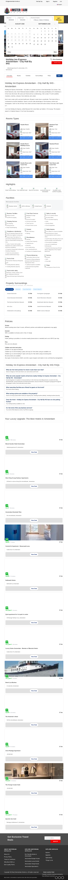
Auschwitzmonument (28, 382)
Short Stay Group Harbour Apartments (16, 478)
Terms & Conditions (9, 859)
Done (55, 52)
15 (41, 37)
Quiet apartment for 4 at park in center (16, 614)
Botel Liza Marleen (11, 682)
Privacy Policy (8, 857)
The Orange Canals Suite (12, 784)
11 (52, 34)
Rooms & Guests (35, 18)
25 (15, 43)
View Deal (34, 452)
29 (30, 43)
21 (37, 41)
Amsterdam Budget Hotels (32, 859)
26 (19, 43)
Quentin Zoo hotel (10, 819)
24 (12, 43)
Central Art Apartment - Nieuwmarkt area (17, 546)
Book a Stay (57, 63)
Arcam (36, 382)
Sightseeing (49, 858)
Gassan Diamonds (18, 382)
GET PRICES (59, 19)
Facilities (28, 76)
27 (23, 43)
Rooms (19, 76)
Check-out (21, 18)
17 (48, 37)
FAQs (49, 76)
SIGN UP (55, 841)
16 (45, 37)
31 (12, 47)
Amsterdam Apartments (31, 867)
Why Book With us (9, 862)
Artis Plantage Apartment (12, 750)
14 (37, 37)
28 (26, 43)
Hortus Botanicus (20, 383)
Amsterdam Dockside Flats (13, 512)
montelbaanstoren (43, 380)
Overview (9, 76)
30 (8, 47)
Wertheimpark (9, 382)
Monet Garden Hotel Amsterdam (15, 444)
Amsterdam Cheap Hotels (32, 864)
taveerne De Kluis (53, 380)
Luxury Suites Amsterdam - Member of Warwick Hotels (21, 648)
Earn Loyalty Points (9, 865)
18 (52, 37)
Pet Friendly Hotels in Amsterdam (31, 855)
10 (48, 34)
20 (34, 41)
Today (9, 52)
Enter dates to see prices (26, 138)
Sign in (47, 1)
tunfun (14, 383)
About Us (7, 854)
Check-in (9, 18)
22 (41, 41)
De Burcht (40, 382)
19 (55, 37)
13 (34, 37)
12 (55, 34)
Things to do (49, 860)
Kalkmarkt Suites (10, 580)
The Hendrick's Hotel (11, 716)
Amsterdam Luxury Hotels (32, 861)
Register (55, 1)
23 (8, 43)
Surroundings (39, 76)
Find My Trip (39, 1)
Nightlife (48, 855)
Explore (48, 853)
